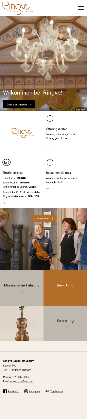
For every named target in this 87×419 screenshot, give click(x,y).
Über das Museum (17, 104)
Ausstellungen (41, 218)
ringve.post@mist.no (21, 381)
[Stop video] (82, 102)
